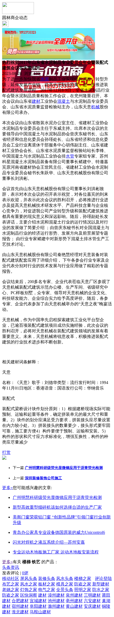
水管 (70, 156)
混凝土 (63, 101)
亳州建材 (74, 600)
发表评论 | (15, 573)
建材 (36, 101)
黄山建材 (74, 606)
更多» (7, 487)
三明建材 (92, 595)
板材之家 (46, 584)
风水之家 (28, 584)
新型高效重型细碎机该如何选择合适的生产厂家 (57, 507)
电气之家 (46, 589)
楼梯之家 (82, 578)
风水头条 (64, 578)
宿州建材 (20, 606)
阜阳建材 (38, 606)
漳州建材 (56, 595)
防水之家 (100, 589)
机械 (95, 107)
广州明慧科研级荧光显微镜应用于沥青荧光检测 (57, 497)
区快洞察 (28, 595)
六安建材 (92, 600)
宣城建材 (38, 600)
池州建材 (56, 600)
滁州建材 (56, 606)
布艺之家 (10, 584)
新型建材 (100, 584)
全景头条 (64, 589)
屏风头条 (28, 578)
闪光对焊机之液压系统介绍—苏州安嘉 (49, 542)
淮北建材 (20, 612)
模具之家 (64, 584)
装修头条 (46, 578)
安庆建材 (92, 606)
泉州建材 (74, 595)
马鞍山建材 (40, 612)
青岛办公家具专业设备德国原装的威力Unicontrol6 (59, 532)
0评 (25, 573)
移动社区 (10, 578)
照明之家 (82, 589)
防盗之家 (82, 584)
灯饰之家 (28, 589)
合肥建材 (20, 600)
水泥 (44, 79)
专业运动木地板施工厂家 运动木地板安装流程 (56, 552)
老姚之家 (10, 589)
